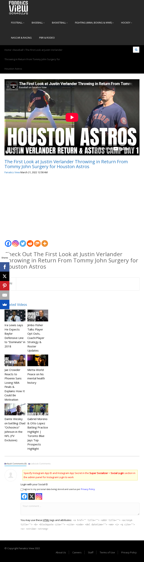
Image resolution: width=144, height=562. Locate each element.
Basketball (59, 22)
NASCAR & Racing (21, 37)
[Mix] (37, 241)
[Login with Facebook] (24, 496)
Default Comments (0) (15, 463)
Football (17, 22)
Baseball (37, 22)
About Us (61, 552)
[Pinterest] (4, 285)
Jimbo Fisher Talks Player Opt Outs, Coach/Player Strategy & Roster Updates (35, 337)
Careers (77, 552)
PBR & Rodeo (47, 37)
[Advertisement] (72, 205)
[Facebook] (8, 241)
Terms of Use (107, 552)
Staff (90, 552)
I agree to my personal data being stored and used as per (59, 489)
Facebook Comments (39, 463)
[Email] (4, 295)
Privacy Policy (88, 489)
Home (7, 50)
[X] (4, 276)
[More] (44, 241)
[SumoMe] (4, 304)
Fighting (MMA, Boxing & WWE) (93, 22)
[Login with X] (31, 496)
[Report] (10, 284)
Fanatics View (12, 172)
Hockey (126, 22)
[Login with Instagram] (39, 496)
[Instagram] (15, 241)
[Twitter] (23, 241)
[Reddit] (30, 241)
